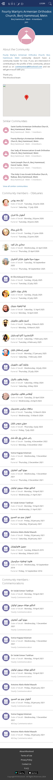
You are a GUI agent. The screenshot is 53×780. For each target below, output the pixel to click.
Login (42, 3)
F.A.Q (26, 768)
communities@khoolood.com (28, 66)
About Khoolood (27, 751)
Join (26, 22)
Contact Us (26, 764)
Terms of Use (26, 755)
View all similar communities (15, 186)
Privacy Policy (26, 760)
